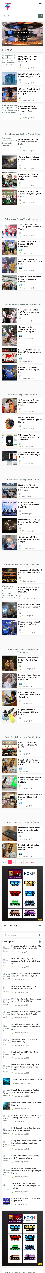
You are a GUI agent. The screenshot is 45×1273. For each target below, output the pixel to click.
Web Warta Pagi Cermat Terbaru (22, 394)
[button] (5, 34)
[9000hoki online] (30, 894)
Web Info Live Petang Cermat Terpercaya (23, 219)
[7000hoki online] (15, 894)
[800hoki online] (15, 904)
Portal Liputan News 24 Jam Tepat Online (22, 564)
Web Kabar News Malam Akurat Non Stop (22, 304)
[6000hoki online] (30, 913)
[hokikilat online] (30, 874)
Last (32, 862)
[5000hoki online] (30, 884)
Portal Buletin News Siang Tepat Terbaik (22, 737)
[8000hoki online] (15, 874)
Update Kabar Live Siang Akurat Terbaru (22, 822)
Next (26, 862)
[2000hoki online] (30, 904)
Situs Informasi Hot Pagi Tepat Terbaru (22, 479)
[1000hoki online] (15, 884)
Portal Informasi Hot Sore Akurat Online (22, 134)
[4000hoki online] (15, 913)
